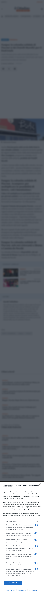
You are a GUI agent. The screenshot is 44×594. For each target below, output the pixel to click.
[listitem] (22, 521)
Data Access (22, 590)
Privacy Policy (33, 590)
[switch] (36, 525)
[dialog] (22, 537)
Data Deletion (10, 590)
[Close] (40, 485)
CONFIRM (13, 583)
